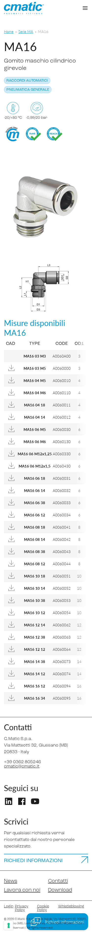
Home (8, 31)
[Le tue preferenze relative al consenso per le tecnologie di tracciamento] (8, 925)
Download (60, 890)
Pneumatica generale (27, 90)
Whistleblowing (71, 906)
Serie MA (25, 31)
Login (7, 906)
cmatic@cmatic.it (21, 766)
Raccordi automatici (27, 81)
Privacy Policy (21, 908)
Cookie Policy (43, 908)
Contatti (58, 881)
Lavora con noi (22, 890)
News (10, 881)
